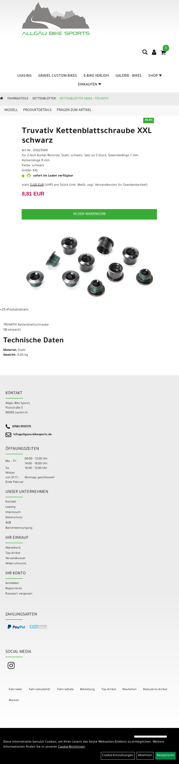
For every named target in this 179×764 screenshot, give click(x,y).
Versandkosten (15, 558)
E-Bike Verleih (96, 76)
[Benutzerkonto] (154, 53)
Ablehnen (145, 755)
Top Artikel (12, 553)
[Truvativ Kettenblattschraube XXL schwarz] (89, 266)
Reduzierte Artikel (155, 689)
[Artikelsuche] (145, 53)
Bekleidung (87, 689)
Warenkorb (13, 548)
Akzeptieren (165, 755)
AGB (8, 523)
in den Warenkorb (89, 214)
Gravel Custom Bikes (57, 76)
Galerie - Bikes (128, 76)
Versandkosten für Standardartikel (120, 185)
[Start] (1, 99)
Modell (11, 110)
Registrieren (13, 588)
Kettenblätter (44, 99)
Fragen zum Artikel (74, 110)
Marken (14, 700)
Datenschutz (13, 517)
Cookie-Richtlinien (71, 747)
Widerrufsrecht (15, 563)
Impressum (13, 512)
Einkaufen (87, 85)
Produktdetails (37, 110)
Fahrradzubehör (40, 689)
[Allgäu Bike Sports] (56, 18)
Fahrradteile (17, 99)
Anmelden (12, 583)
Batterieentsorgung (18, 528)
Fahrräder (15, 689)
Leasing (24, 76)
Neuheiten (129, 689)
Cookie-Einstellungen (117, 755)
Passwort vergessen (18, 594)
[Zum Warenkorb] (163, 54)
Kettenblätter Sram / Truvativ (84, 99)
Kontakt (10, 502)
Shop (153, 76)
